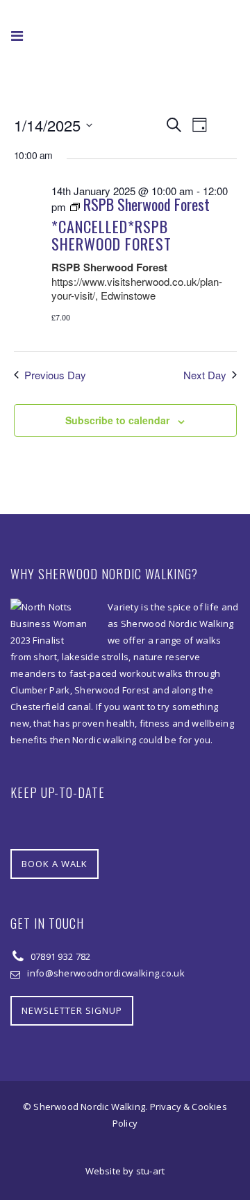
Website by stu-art (125, 1171)
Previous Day (55, 375)
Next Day (204, 375)
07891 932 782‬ (59, 956)
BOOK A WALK (55, 863)
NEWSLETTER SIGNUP (72, 1010)
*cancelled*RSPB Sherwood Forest (111, 235)
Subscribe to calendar (117, 420)
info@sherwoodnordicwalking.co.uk (106, 973)
